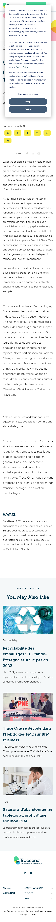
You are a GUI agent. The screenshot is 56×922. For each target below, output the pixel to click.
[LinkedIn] (25, 873)
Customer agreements (14, 911)
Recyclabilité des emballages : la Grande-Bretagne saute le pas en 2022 (25, 657)
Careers (7, 888)
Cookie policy (45, 911)
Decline (28, 109)
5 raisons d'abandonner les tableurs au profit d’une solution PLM (28, 815)
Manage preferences (28, 94)
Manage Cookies (28, 914)
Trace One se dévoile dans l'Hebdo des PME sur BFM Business (27, 734)
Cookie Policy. (22, 67)
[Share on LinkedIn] (33, 153)
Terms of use (32, 911)
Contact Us (9, 892)
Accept (28, 101)
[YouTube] (31, 873)
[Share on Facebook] (27, 153)
